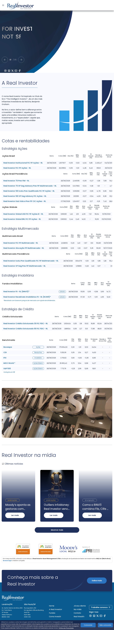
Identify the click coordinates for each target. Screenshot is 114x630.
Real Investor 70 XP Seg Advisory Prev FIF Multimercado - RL (29, 186)
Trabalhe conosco (99, 607)
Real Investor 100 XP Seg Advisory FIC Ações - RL (24, 196)
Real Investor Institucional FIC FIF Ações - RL (23, 163)
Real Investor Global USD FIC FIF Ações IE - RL (23, 214)
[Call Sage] (5, 60)
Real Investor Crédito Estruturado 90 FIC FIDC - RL (25, 329)
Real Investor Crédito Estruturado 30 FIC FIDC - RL (25, 323)
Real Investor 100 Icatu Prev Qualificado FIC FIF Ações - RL (29, 191)
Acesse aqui (7, 561)
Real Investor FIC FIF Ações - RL (17, 168)
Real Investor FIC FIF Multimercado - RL (20, 243)
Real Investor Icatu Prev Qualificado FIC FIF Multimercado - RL (30, 261)
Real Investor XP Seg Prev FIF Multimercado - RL (24, 266)
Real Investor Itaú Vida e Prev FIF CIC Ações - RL (24, 201)
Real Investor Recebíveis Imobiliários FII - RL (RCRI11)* (27, 297)
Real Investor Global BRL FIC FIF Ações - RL (22, 219)
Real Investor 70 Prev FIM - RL (16, 181)
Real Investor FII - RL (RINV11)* (16, 291)
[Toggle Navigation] (3, 5)
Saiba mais (97, 580)
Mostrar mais (57, 530)
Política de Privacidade (66, 628)
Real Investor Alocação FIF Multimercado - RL (23, 248)
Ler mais (15, 515)
